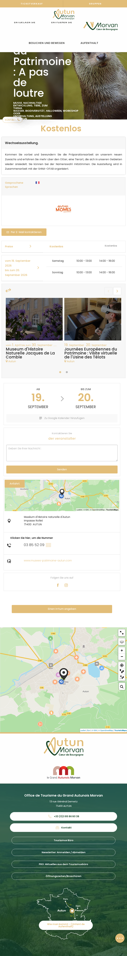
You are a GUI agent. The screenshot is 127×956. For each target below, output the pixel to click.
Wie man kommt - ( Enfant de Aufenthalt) (66, 925)
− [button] (122, 656)
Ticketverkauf (32, 3)
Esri (88, 730)
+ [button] (122, 650)
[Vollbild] (122, 633)
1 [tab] (60, 372)
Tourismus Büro (63, 840)
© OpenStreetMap (105, 730)
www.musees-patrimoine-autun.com (48, 560)
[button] (24, 22)
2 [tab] (66, 372)
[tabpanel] (34, 332)
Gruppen (95, 3)
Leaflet (83, 730)
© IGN (94, 730)
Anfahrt (15, 484)
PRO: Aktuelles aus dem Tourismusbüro (63, 864)
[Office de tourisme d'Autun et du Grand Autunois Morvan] (100, 22)
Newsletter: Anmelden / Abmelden (63, 852)
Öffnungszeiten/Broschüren (63, 876)
